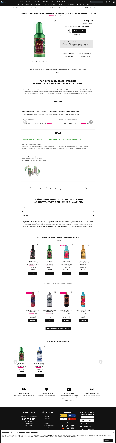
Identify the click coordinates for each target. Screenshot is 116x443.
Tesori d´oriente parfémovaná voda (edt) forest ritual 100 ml (49, 263)
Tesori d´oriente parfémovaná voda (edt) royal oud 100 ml (83, 263)
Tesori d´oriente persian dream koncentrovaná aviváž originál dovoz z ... (32, 310)
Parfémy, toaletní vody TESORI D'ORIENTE (82, 223)
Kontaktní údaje (29, 425)
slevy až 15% (47, 397)
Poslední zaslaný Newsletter (87, 423)
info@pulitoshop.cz (82, 4)
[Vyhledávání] (90, 2)
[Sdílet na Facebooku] (32, 62)
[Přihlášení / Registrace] (110, 2)
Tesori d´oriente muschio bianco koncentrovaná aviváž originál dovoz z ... (49, 310)
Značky (22, 2)
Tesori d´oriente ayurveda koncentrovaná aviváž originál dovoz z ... (83, 310)
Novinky (28, 2)
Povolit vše (108, 440)
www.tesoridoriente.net (85, 56)
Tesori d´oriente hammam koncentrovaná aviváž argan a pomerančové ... (66, 310)
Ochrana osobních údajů (49, 425)
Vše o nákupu (47, 421)
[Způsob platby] (67, 429)
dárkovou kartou (84, 45)
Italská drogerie (13, 2)
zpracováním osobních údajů (88, 429)
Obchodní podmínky (48, 427)
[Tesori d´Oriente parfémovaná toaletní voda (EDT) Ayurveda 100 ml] (66, 260)
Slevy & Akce (35, 2)
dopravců (97, 395)
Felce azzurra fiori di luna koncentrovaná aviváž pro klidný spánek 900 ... (40, 365)
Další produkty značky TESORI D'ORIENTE (58, 284)
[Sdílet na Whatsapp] (43, 62)
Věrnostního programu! (83, 26)
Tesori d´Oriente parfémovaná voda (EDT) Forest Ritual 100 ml (83, 7)
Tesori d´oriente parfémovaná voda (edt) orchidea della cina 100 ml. (33, 263)
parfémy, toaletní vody (37, 69)
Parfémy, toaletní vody (38, 7)
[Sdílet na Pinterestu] (46, 62)
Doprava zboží (47, 416)
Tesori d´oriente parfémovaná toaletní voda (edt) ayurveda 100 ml (66, 263)
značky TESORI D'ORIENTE (54, 223)
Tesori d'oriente (48, 7)
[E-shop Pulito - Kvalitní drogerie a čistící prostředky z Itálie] (3, 3)
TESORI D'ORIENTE (86, 55)
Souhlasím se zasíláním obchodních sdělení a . (88, 428)
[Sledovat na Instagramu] (54, 4)
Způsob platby (47, 418)
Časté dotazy (47, 423)
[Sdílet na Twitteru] (36, 62)
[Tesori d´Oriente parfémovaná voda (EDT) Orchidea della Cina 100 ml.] (33, 260)
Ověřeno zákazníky (48, 420)
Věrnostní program (48, 414)
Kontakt (57, 2)
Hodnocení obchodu (47, 2)
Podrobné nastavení (97, 440)
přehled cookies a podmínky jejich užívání (67, 436)
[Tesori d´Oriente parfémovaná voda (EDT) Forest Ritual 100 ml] (49, 260)
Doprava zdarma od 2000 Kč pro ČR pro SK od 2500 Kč (29, 4)
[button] (113, 432)
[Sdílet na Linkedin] (39, 62)
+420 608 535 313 (71, 4)
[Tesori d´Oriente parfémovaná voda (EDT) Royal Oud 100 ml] (83, 260)
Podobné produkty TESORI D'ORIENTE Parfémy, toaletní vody (58, 238)
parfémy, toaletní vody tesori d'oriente (57, 69)
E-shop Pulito (16, 7)
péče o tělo (74, 69)
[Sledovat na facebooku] (53, 4)
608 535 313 (29, 419)
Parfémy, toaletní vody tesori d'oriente (60, 7)
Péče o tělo (30, 7)
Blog (63, 2)
